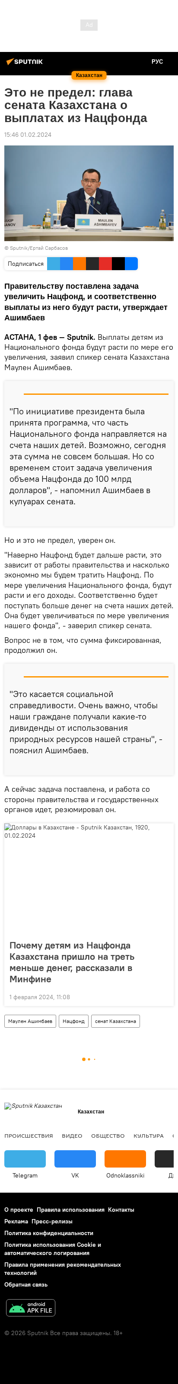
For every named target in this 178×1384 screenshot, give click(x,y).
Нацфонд (74, 1021)
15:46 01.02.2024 (27, 135)
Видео (72, 1135)
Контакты (121, 1209)
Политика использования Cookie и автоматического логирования (52, 1249)
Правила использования (71, 1209)
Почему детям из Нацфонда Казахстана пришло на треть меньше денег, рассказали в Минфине (72, 961)
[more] (163, 516)
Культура (149, 1135)
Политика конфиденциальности (48, 1233)
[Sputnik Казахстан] (26, 65)
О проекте (18, 1209)
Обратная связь (26, 1284)
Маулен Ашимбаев (30, 1021)
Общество (108, 1135)
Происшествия (28, 1135)
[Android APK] (30, 1309)
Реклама (16, 1221)
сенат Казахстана (115, 1021)
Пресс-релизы (52, 1221)
